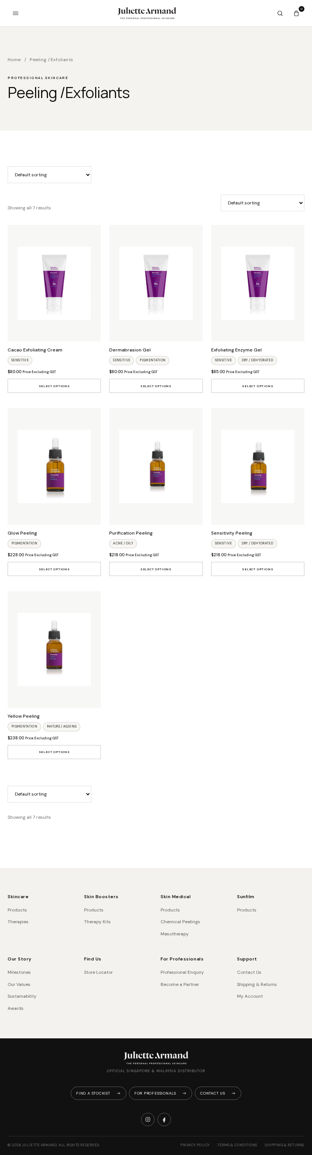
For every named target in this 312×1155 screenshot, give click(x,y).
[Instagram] (147, 1119)
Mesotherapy (175, 934)
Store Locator (98, 972)
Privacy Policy (195, 1145)
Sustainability (22, 996)
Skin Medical (176, 897)
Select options (54, 386)
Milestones (19, 972)
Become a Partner (180, 984)
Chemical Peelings (180, 922)
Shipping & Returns (257, 984)
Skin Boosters (101, 897)
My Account (250, 996)
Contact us (212, 1093)
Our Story (20, 959)
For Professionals (182, 959)
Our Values (19, 984)
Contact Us (249, 972)
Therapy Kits (97, 922)
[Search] (280, 13)
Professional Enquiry (182, 972)
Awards (16, 1008)
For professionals (155, 1093)
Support (247, 959)
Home (14, 60)
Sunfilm (246, 897)
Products (17, 910)
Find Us (93, 959)
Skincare (18, 897)
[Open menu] (16, 13)
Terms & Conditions (237, 1145)
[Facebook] (164, 1119)
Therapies (18, 922)
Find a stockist (93, 1093)
